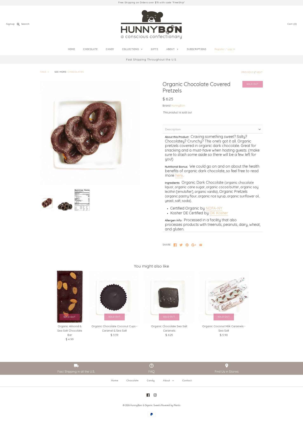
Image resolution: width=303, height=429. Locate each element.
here (179, 175)
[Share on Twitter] (181, 244)
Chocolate (133, 380)
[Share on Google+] (193, 244)
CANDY (110, 49)
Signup (10, 24)
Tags (44, 72)
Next (259, 72)
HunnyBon (178, 105)
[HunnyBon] (151, 11)
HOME (71, 49)
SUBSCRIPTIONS (196, 49)
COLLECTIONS (132, 49)
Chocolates (76, 72)
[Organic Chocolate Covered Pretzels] (82, 200)
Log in (231, 49)
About (168, 380)
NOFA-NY (214, 208)
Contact (187, 380)
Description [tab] (173, 129)
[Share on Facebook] (175, 244)
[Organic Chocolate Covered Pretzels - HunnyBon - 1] (90, 133)
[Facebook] (148, 395)
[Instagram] (155, 395)
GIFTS (154, 49)
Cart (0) (292, 24)
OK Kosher (219, 213)
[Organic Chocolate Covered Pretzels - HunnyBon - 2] (65, 206)
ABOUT (172, 49)
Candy (151, 380)
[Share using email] (200, 244)
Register (220, 49)
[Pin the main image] (187, 244)
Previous (248, 72)
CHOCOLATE (90, 49)
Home (114, 380)
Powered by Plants (170, 405)
